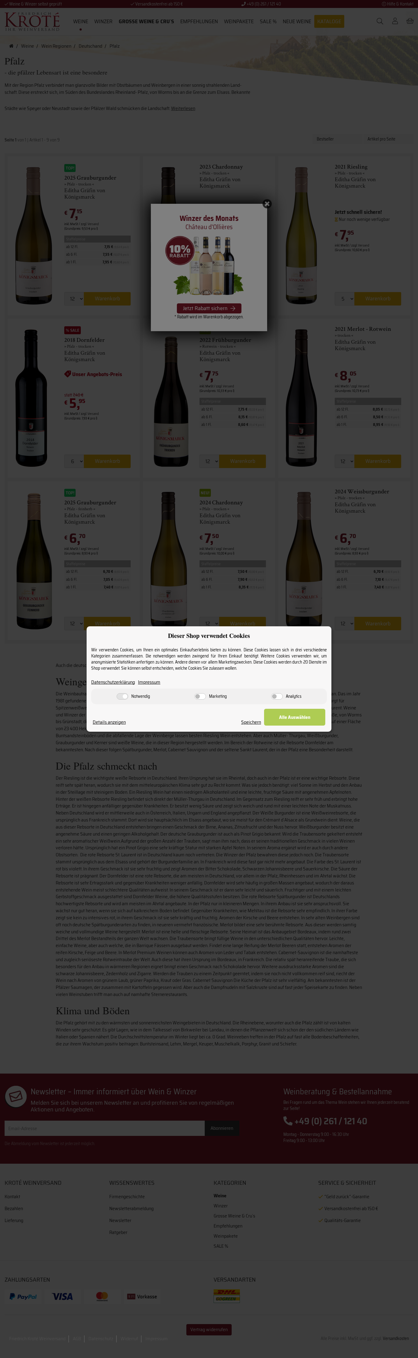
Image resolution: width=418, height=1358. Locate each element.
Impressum (149, 682)
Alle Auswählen (294, 717)
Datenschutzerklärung (113, 682)
